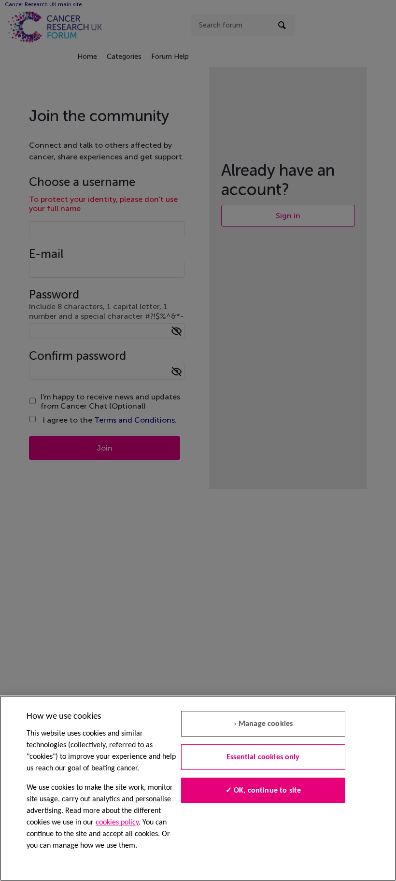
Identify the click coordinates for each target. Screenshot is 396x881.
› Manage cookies (263, 724)
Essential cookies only (263, 757)
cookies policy (117, 822)
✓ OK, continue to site (263, 791)
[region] (198, 788)
